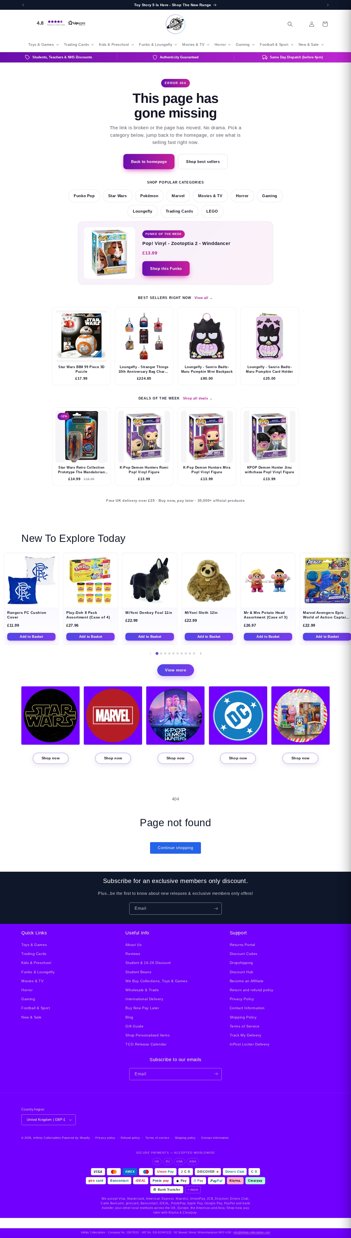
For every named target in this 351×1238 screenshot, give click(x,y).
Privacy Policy (242, 999)
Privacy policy (105, 1137)
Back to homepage (149, 161)
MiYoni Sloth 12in (201, 613)
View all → (204, 298)
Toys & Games (34, 945)
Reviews (132, 954)
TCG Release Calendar (146, 1044)
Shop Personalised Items (147, 1035)
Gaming (269, 196)
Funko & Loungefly (37, 972)
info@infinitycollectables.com (252, 1232)
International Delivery (144, 999)
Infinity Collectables (47, 1137)
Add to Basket (31, 637)
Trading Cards (179, 211)
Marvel (178, 196)
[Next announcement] (328, 5)
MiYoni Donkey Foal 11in (148, 613)
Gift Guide (134, 1026)
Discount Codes (243, 954)
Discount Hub (241, 972)
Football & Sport (35, 1008)
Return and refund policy (251, 990)
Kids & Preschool (36, 963)
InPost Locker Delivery (250, 1044)
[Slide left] (150, 653)
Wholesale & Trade (142, 990)
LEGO (212, 211)
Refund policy (130, 1137)
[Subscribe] (215, 909)
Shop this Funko (166, 268)
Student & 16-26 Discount (148, 963)
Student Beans (138, 972)
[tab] (157, 653)
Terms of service (157, 1137)
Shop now (51, 758)
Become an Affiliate (247, 981)
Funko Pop (84, 196)
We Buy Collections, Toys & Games (156, 981)
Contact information (215, 1137)
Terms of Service (245, 1026)
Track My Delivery (245, 1035)
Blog (129, 1017)
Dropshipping (241, 963)
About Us (133, 945)
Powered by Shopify (76, 1137)
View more (175, 670)
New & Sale (31, 1017)
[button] (59, 23)
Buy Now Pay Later (142, 1008)
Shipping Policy (243, 1017)
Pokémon (149, 196)
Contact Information (247, 1008)
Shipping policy (185, 1137)
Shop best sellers (203, 161)
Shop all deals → (198, 398)
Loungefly (142, 211)
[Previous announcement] (23, 5)
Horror (242, 196)
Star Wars (117, 196)
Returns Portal (242, 945)
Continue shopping (175, 847)
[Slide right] (200, 653)
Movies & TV (210, 196)
